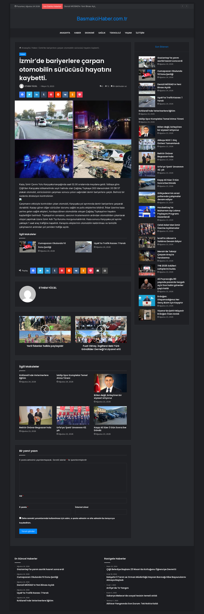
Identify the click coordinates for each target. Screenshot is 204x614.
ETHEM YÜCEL (31, 86)
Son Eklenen (161, 46)
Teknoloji (115, 33)
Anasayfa (65, 33)
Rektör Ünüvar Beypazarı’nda (35, 427)
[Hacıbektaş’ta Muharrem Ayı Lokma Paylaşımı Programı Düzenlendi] (147, 211)
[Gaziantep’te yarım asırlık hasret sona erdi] (147, 61)
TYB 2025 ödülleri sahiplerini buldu (166, 267)
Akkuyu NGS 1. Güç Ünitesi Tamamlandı (168, 142)
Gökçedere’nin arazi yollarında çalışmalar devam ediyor (169, 196)
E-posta (23, 507)
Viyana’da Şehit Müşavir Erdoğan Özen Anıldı (170, 312)
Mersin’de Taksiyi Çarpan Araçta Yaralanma (166, 254)
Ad (21, 496)
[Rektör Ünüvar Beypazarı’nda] (35, 415)
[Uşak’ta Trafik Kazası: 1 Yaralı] (83, 246)
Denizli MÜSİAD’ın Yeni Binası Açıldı (80, 6)
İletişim (140, 33)
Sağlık (101, 33)
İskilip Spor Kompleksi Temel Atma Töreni (72, 377)
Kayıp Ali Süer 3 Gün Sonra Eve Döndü (110, 429)
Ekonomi (89, 33)
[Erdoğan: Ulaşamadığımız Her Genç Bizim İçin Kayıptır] (147, 300)
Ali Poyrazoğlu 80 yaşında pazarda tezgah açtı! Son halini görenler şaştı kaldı (171, 284)
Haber (77, 33)
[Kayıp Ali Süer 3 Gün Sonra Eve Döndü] (110, 415)
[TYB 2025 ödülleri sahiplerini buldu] (147, 269)
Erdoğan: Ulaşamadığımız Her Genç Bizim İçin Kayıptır (170, 299)
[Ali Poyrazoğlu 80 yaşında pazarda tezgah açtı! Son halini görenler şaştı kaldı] (147, 283)
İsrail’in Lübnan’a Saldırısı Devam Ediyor (169, 240)
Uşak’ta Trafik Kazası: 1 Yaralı (110, 243)
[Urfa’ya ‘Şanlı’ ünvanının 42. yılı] (73, 415)
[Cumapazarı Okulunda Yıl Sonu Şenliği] (27, 246)
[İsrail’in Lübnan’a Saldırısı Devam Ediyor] (147, 242)
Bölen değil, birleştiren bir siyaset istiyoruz (108, 397)
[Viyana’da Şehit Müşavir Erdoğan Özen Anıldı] (147, 314)
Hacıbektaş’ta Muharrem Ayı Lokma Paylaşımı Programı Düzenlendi (168, 212)
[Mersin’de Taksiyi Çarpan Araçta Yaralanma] (147, 255)
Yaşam (128, 33)
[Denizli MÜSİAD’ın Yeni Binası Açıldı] (147, 88)
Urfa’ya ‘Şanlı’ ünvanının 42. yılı (72, 429)
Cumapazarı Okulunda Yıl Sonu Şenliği (169, 73)
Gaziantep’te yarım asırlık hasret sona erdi (169, 59)
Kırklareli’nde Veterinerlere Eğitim (34, 377)
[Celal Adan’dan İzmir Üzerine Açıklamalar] (147, 229)
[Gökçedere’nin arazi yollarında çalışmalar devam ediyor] (147, 197)
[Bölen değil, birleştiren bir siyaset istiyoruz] (110, 383)
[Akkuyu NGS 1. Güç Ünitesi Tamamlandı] (147, 144)
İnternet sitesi (81, 507)
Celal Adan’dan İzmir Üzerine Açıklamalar (168, 226)
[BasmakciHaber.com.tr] (102, 18)
